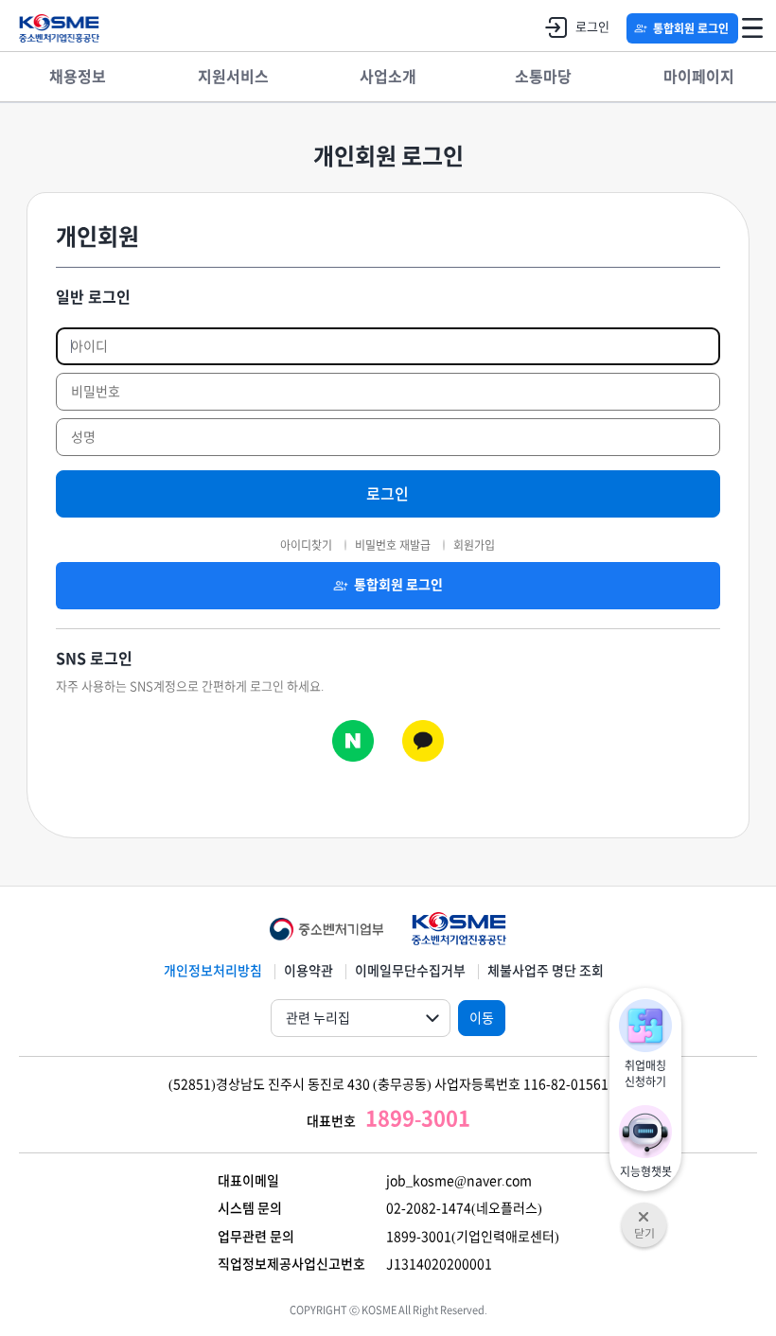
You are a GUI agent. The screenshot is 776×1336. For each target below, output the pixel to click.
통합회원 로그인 (691, 28)
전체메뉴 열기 (752, 28)
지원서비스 (233, 76)
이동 (481, 1018)
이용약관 (308, 970)
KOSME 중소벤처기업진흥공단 (59, 28)
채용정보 (77, 76)
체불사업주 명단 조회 (545, 970)
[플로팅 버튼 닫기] (644, 1211)
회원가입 (474, 545)
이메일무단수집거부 (410, 970)
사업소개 (388, 76)
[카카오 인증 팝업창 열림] (423, 741)
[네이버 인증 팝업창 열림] (353, 741)
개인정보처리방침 (213, 970)
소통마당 (543, 76)
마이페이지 (698, 76)
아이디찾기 (306, 545)
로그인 (592, 27)
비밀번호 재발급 (393, 545)
